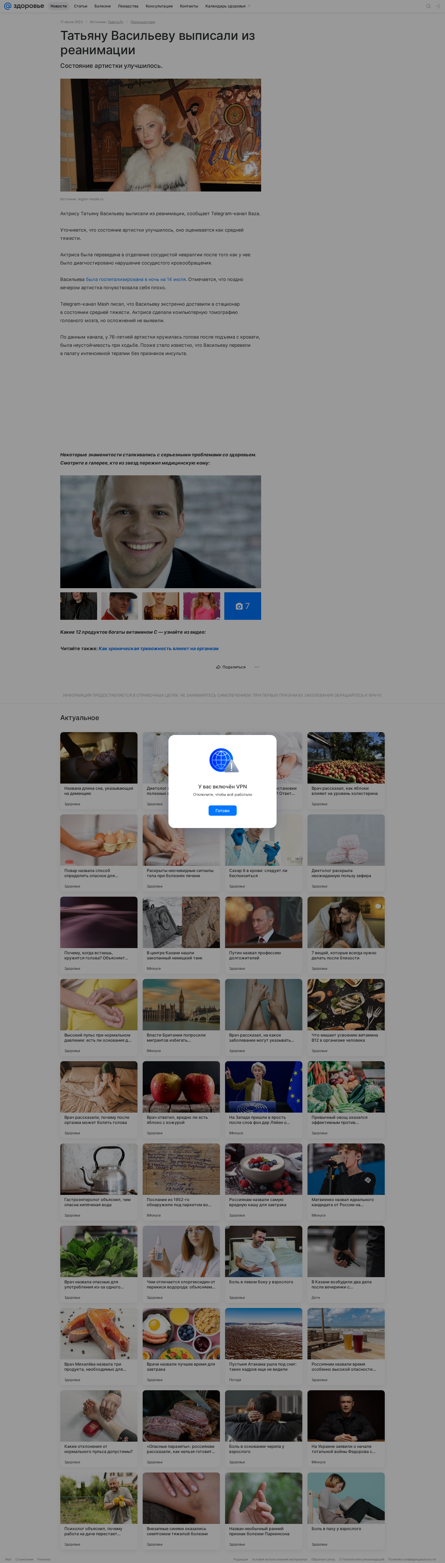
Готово (223, 810)
